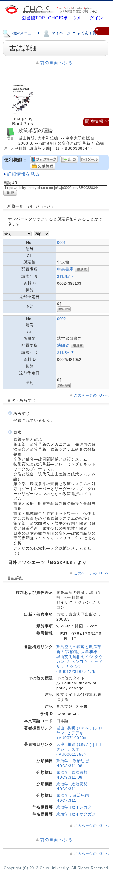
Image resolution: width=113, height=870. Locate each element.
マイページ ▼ (63, 33)
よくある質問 (88, 33)
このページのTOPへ (91, 395)
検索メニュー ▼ (26, 33)
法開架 (63, 345)
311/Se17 (65, 276)
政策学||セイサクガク (76, 814)
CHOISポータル (65, 18)
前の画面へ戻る (56, 62)
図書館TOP (33, 18)
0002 (61, 319)
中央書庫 (65, 269)
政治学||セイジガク (74, 807)
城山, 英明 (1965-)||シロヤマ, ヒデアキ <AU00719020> (79, 733)
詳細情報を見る (23, 174)
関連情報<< (97, 121)
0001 (61, 242)
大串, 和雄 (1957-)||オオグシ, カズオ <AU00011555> (79, 749)
